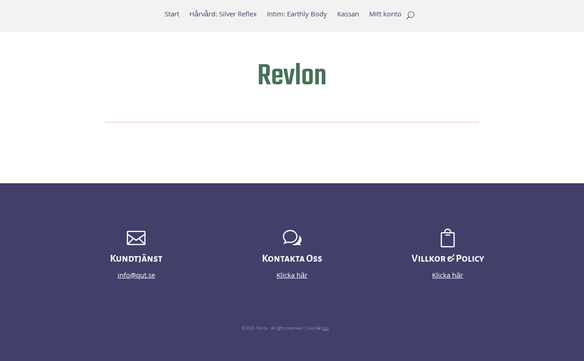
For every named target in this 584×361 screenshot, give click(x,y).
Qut (326, 328)
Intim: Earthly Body (297, 16)
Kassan (348, 16)
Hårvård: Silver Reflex (223, 16)
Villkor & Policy (448, 258)
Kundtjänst (136, 258)
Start (172, 16)
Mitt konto (385, 16)
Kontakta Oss (292, 258)
